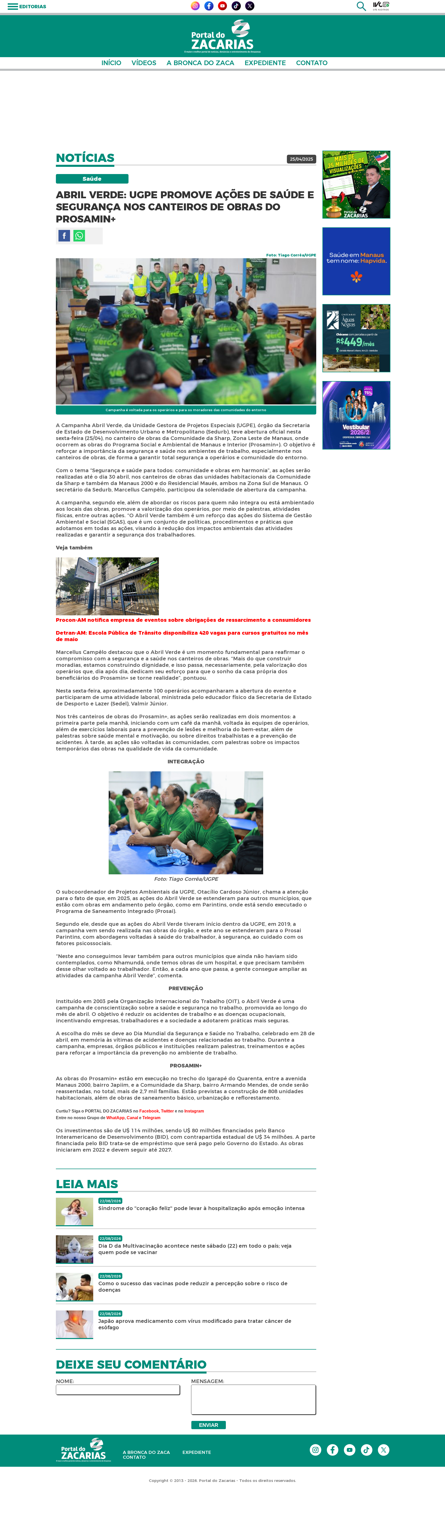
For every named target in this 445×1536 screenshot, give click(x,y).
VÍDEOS (144, 63)
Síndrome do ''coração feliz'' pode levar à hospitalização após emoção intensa (201, 1208)
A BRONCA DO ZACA (200, 63)
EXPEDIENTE (265, 63)
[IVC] (381, 6)
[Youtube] (222, 8)
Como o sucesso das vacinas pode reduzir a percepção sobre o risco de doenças (192, 1286)
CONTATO (312, 63)
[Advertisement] (222, 111)
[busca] (361, 9)
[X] (249, 9)
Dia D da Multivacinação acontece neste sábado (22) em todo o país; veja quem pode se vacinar (195, 1249)
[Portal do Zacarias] (222, 36)
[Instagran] (195, 8)
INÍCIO (111, 63)
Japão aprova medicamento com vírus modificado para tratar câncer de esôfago (194, 1324)
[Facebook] (208, 9)
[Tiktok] (236, 9)
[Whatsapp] (79, 235)
